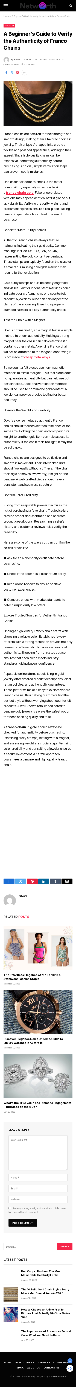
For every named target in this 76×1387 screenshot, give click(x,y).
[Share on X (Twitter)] (11, 72)
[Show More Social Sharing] (24, 72)
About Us (33, 1367)
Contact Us (51, 1367)
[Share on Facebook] (6, 72)
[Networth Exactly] (38, 5)
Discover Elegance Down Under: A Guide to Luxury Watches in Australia (33, 1041)
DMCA (20, 1367)
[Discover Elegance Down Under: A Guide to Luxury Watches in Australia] (38, 1012)
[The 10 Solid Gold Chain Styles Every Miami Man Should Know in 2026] (11, 1294)
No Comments (12, 64)
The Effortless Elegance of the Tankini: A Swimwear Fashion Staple (32, 977)
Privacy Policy (24, 1362)
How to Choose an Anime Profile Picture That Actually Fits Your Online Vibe (45, 1313)
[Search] (70, 6)
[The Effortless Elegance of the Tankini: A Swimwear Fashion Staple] (38, 948)
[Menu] (6, 6)
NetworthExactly (57, 1376)
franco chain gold (20, 192)
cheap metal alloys (37, 357)
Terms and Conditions (53, 1362)
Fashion (9, 25)
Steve (17, 59)
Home (7, 16)
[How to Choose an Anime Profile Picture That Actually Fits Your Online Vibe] (11, 1314)
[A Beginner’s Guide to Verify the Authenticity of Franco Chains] (38, 103)
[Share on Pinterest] (17, 72)
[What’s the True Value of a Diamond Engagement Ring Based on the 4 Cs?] (38, 1076)
